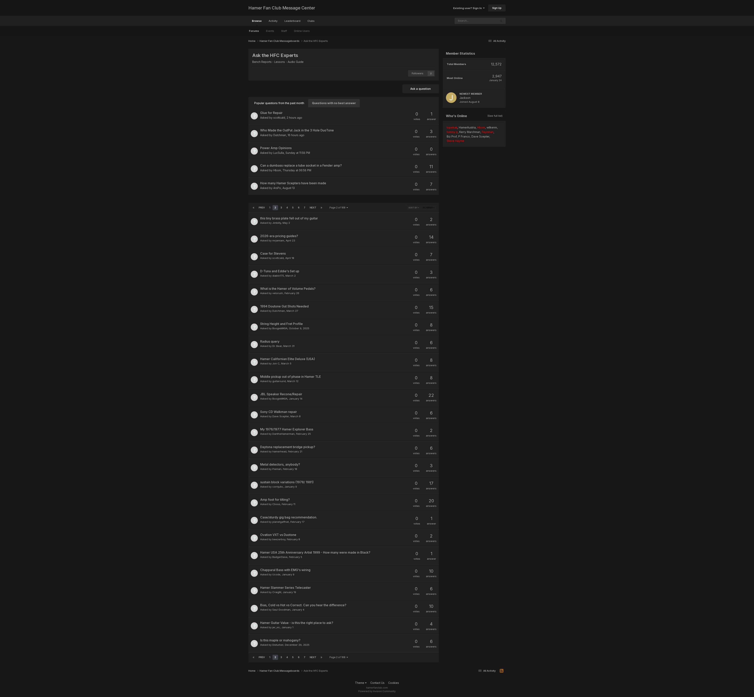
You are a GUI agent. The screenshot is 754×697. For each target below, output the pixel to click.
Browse (257, 20)
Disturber (277, 644)
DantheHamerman (283, 433)
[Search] (501, 21)
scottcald (279, 117)
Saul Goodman (281, 609)
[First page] (253, 207)
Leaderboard (292, 20)
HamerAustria (467, 127)
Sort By (413, 207)
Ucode (276, 574)
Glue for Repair (271, 113)
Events (270, 30)
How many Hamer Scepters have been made (293, 183)
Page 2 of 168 (338, 207)
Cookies (393, 682)
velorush (277, 293)
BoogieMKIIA (279, 328)
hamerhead (279, 451)
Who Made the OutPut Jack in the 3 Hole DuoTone (297, 130)
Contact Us (377, 682)
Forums (254, 30)
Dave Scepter (280, 416)
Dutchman (279, 135)
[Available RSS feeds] (502, 671)
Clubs (311, 20)
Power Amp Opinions (276, 148)
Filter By (428, 207)
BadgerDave (279, 557)
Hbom (277, 170)
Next (313, 207)
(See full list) (494, 115)
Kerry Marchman (469, 132)
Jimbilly (276, 222)
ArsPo (277, 188)
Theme (360, 682)
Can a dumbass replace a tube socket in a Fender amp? (301, 165)
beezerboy (278, 539)
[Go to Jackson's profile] (451, 97)
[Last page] (321, 207)
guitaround (279, 381)
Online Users (302, 30)
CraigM (276, 592)
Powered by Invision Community (377, 691)
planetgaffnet (280, 521)
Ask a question (420, 88)
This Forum (485, 20)
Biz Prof (452, 136)
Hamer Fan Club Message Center (281, 7)
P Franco (464, 136)
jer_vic (276, 627)
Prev (262, 207)
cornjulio (277, 486)
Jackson (464, 97)
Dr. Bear (277, 346)
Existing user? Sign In (468, 8)
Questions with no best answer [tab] (334, 103)
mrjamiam (278, 240)
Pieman (276, 468)
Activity (273, 20)
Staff (284, 30)
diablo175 (278, 275)
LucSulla (278, 152)
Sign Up (496, 7)
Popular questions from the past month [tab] (279, 103)
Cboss (276, 504)
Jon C (276, 363)
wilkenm (492, 127)
